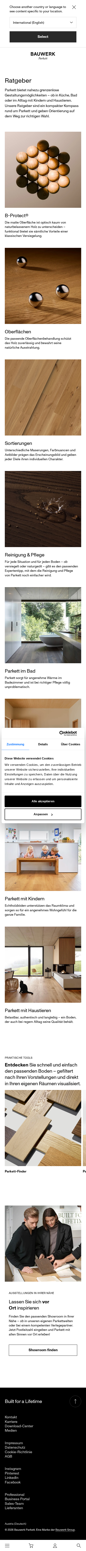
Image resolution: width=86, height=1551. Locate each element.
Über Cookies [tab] (70, 744)
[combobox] (43, 22)
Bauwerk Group (65, 1530)
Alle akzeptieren (43, 801)
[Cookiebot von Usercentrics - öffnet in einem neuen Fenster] (63, 733)
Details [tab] (43, 744)
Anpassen (41, 814)
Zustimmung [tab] (15, 744)
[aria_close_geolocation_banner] (74, 8)
